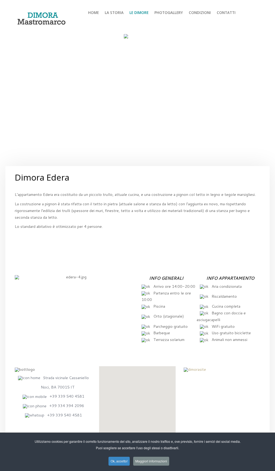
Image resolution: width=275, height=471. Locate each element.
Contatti (226, 12)
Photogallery (168, 12)
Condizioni (200, 12)
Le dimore (139, 12)
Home (93, 12)
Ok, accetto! (119, 461)
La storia (114, 12)
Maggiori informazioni (151, 461)
